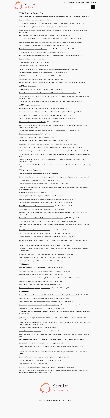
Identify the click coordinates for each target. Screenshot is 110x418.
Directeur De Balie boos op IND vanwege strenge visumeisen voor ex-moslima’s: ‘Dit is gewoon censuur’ (50, 240)
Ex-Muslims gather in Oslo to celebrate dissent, (33, 52)
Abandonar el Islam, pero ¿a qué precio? (31, 140)
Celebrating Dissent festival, (27, 173)
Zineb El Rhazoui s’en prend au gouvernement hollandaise (36, 206)
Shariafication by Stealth (26, 308)
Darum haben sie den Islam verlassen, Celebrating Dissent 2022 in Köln (40, 144)
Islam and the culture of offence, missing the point (34, 271)
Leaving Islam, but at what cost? (29, 137)
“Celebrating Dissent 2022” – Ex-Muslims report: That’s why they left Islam (41, 147)
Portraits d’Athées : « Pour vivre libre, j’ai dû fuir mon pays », (37, 118)
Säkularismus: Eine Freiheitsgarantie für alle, (32, 122)
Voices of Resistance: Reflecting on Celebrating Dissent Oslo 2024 (39, 39)
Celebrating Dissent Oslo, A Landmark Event (32, 20)
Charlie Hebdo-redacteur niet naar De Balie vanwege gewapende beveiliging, (42, 218)
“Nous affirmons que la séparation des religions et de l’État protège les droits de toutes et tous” (47, 93)
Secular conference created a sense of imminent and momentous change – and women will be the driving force (52, 322)
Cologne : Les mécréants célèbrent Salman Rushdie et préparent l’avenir (40, 112)
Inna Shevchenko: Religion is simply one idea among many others (38, 254)
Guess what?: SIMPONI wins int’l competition (32, 343)
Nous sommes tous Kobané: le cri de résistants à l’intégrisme (37, 339)
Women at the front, (25, 192)
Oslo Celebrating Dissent (26, 65)
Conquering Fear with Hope (27, 360)
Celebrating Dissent (25, 59)
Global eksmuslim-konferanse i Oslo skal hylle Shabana (35, 72)
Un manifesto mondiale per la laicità (30, 331)
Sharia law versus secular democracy (30, 281)
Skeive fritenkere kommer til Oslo (29, 62)
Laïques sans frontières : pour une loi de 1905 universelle (36, 89)
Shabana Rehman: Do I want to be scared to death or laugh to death (39, 236)
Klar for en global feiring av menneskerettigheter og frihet (36, 69)
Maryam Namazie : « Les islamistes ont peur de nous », (35, 115)
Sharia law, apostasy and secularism (30, 274)
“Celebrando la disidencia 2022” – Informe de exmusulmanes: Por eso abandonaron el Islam (46, 154)
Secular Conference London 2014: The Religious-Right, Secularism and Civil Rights (44, 346)
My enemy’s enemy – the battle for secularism (33, 298)
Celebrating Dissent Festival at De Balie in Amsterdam (35, 199)
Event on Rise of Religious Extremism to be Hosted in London (37, 367)
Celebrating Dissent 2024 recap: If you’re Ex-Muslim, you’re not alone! (40, 42)
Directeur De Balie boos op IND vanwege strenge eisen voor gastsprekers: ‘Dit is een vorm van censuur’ (50, 248)
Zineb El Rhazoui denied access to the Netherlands (34, 230)
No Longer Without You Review (28, 180)
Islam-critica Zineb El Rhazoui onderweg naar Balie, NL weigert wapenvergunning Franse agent (47, 224)
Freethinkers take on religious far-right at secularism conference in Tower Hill (42, 317)
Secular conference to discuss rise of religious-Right (34, 357)
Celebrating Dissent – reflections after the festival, (34, 183)
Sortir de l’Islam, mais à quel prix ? (29, 134)
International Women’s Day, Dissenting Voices (32, 267)
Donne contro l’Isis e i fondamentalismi (30, 327)
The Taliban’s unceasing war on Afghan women (33, 35)
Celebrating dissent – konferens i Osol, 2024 (32, 79)
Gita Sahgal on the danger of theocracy (31, 261)
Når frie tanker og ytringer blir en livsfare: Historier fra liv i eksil (38, 55)
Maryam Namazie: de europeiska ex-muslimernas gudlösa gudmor (52, 16)
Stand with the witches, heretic (28, 177)
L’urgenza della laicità (25, 363)
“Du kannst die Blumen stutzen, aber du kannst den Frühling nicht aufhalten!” (42, 130)
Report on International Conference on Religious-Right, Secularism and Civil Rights (43, 295)
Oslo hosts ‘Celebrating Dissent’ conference (32, 27)
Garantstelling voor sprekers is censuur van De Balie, (35, 209)
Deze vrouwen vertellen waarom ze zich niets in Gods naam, (37, 257)
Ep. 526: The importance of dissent (29, 76)
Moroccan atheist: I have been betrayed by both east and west (38, 278)
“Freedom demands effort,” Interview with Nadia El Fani (36, 233)
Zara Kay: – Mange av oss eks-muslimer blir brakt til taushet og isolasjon (41, 82)
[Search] (93, 7)
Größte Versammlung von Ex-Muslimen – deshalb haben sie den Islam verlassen (43, 151)
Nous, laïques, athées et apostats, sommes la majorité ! (43, 96)
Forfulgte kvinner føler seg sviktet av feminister (33, 49)
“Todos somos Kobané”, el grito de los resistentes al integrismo (38, 301)
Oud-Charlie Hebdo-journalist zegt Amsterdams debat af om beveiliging (41, 221)
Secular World (73, 295)
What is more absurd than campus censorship (33, 284)
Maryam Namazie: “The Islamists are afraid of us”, (34, 108)
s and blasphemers (43, 177)
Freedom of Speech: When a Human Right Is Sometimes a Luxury (38, 305)
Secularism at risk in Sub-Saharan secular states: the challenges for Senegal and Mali (45, 351)
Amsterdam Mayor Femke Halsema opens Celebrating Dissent (37, 202)
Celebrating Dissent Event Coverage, (30, 196)
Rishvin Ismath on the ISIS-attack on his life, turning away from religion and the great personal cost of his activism (53, 187)
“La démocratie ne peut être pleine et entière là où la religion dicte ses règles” (42, 101)
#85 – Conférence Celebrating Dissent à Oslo (32, 45)
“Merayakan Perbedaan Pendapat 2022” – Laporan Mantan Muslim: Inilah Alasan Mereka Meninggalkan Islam (52, 159)
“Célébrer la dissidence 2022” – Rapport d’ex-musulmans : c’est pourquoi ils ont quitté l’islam (47, 165)
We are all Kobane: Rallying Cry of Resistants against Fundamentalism (40, 334)
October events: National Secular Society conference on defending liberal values (43, 23)
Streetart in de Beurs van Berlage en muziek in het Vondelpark (38, 245)
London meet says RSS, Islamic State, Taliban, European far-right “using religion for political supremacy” (50, 311)
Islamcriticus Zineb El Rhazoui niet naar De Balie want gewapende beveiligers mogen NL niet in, (48, 212)
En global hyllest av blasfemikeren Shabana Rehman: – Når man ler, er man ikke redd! (45, 30)
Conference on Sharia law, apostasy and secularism (34, 288)
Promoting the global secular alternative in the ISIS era (35, 370)
